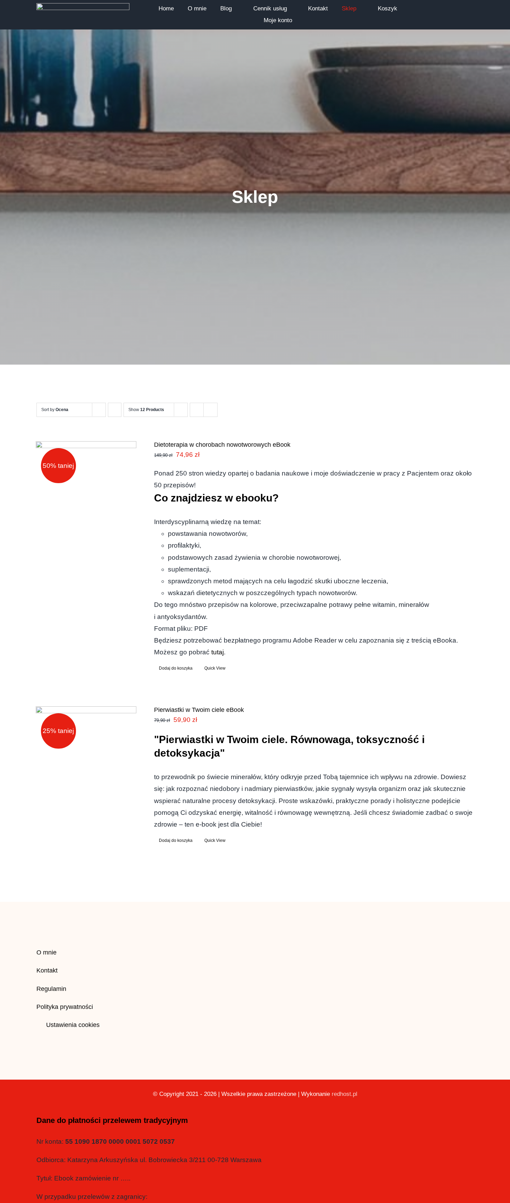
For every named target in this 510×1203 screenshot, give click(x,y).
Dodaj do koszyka (176, 668)
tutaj (217, 652)
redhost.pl (344, 1094)
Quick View (215, 668)
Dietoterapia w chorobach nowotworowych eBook (222, 444)
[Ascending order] (114, 410)
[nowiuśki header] (82, 6)
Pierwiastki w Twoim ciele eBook (199, 709)
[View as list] (210, 410)
